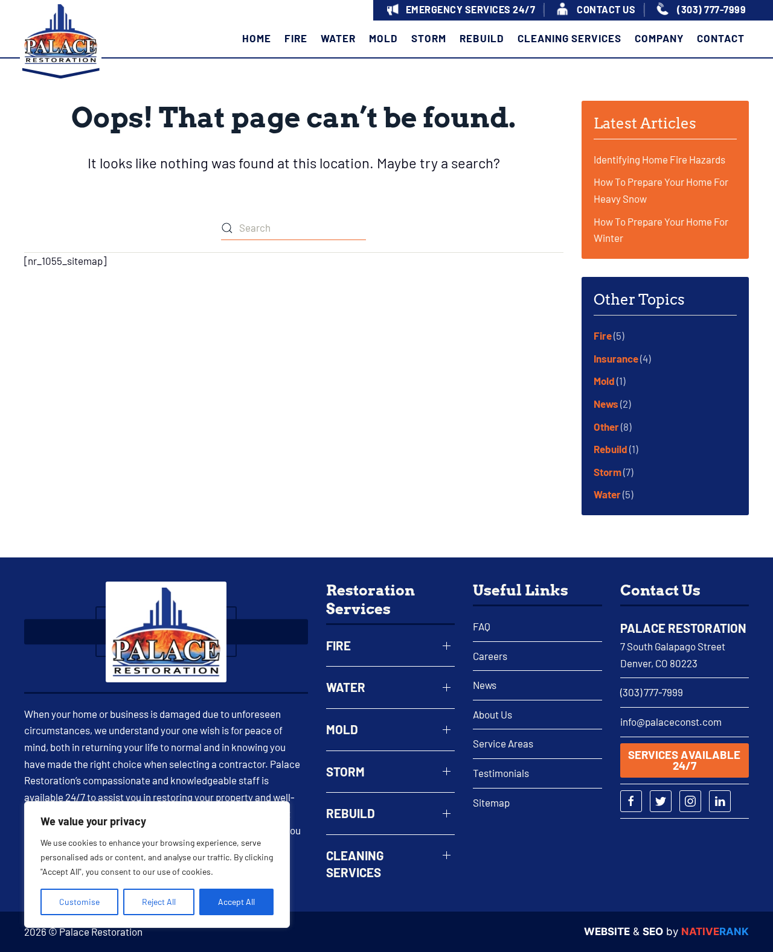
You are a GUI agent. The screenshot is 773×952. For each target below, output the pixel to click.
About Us (492, 714)
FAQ (481, 626)
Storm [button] (428, 38)
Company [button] (659, 38)
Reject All (159, 901)
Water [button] (338, 38)
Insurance (616, 358)
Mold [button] (383, 38)
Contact (721, 38)
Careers (490, 656)
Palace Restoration (683, 628)
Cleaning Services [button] (569, 38)
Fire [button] (295, 38)
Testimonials (501, 773)
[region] (157, 864)
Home (256, 38)
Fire (603, 335)
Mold (604, 381)
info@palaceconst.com (671, 722)
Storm (607, 472)
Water (607, 494)
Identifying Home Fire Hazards (659, 159)
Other (606, 426)
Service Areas (503, 743)
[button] (459, 10)
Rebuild (610, 449)
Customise (79, 901)
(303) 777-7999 (651, 692)
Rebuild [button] (482, 38)
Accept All (236, 901)
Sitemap (491, 802)
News (606, 404)
